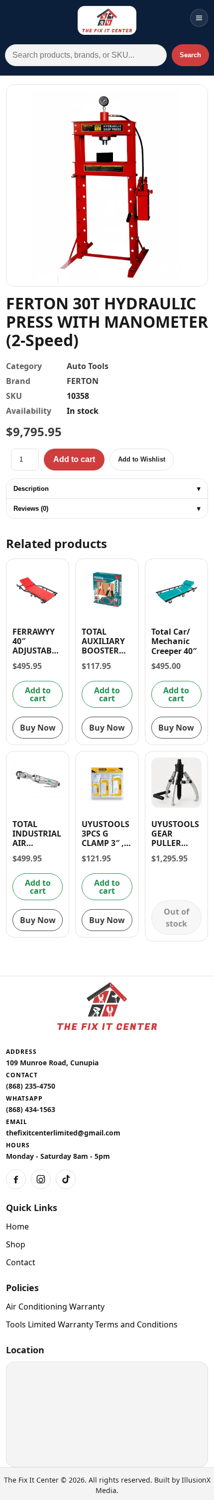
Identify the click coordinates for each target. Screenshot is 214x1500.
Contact (20, 1262)
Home (17, 1226)
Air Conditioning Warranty (55, 1306)
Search (190, 55)
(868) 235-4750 (30, 1086)
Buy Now (38, 727)
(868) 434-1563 (30, 1109)
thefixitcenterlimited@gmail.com (63, 1132)
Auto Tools (87, 366)
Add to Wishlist (141, 459)
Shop (15, 1244)
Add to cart (74, 459)
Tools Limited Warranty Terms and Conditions (92, 1324)
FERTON (83, 380)
